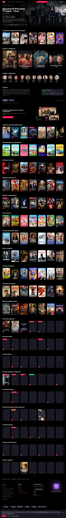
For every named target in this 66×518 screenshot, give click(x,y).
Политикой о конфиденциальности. (8, 513)
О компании (4, 485)
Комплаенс (4, 498)
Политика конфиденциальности (8, 494)
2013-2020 (6, 15)
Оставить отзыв (5, 499)
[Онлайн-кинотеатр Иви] (4, 2)
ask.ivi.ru (35, 494)
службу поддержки (16, 515)
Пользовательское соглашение (8, 492)
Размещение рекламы (6, 491)
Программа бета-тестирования (8, 488)
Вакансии (4, 487)
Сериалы (19, 488)
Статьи (19, 491)
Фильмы (19, 487)
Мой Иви (19, 485)
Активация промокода (22, 492)
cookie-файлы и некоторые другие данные (42, 511)
